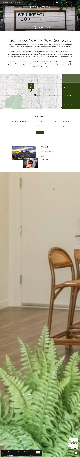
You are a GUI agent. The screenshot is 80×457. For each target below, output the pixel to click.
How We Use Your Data (11, 455)
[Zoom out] (61, 77)
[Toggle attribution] (61, 107)
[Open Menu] (77, 2)
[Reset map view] (61, 78)
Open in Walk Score (46, 159)
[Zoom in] (61, 75)
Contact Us (31, 455)
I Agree (38, 452)
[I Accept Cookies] (40, 451)
